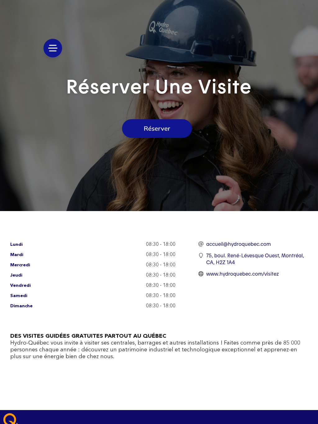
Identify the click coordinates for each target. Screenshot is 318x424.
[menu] (52, 48)
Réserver (157, 128)
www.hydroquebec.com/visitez (242, 274)
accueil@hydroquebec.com (238, 244)
